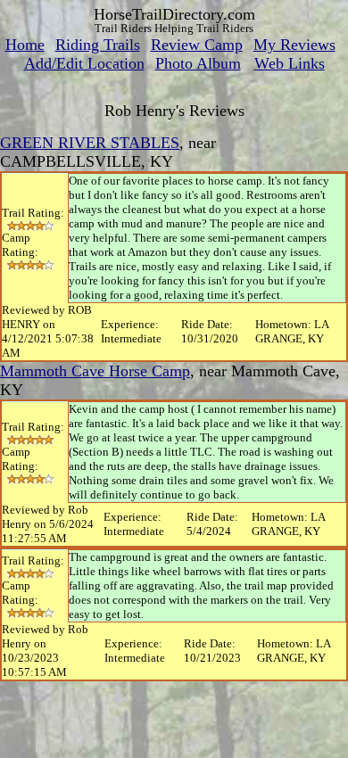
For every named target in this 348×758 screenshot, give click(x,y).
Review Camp (197, 45)
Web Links (289, 63)
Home (25, 45)
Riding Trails (97, 45)
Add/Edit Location (84, 63)
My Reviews (294, 45)
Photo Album (198, 63)
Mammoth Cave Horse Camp (95, 371)
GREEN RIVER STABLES (89, 143)
